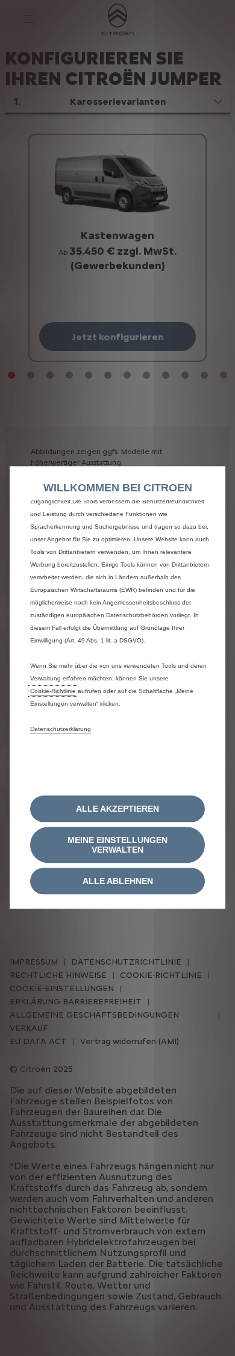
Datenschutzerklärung (60, 729)
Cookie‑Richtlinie (53, 691)
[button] (117, 845)
